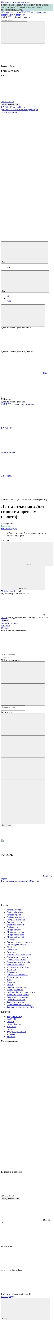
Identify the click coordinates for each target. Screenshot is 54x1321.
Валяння (11, 982)
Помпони (11, 952)
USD (9, 298)
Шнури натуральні (15, 932)
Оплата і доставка (15, 1024)
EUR (9, 296)
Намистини (12, 949)
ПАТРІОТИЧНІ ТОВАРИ (19, 1004)
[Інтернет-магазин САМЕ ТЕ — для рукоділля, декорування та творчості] (15, 852)
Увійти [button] (4, 617)
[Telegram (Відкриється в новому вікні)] (22, 197)
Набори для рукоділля (17, 987)
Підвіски (11, 947)
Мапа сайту (12, 1034)
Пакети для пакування (17, 997)
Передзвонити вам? (10, 104)
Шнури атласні (14, 930)
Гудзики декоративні (16, 959)
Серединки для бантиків (18, 962)
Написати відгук (9, 528)
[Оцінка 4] (23, 791)
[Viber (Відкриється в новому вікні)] (22, 219)
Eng (8, 267)
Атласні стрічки (14, 910)
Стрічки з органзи (15, 917)
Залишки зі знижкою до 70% (20, 1007)
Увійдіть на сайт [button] (8, 591)
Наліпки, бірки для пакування (21, 992)
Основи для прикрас (16, 944)
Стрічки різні (13, 927)
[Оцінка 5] (23, 813)
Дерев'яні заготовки (16, 999)
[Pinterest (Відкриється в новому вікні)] (22, 240)
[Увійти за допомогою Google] (23, 694)
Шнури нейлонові (15, 937)
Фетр (9, 979)
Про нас (15, 107)
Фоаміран (11, 969)
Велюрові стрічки (15, 912)
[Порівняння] (23, 315)
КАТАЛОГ (6, 107)
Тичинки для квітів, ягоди (19, 954)
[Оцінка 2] (23, 747)
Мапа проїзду (7, 1296)
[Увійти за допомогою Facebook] (23, 672)
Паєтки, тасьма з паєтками (19, 942)
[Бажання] (27, 339)
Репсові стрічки (14, 915)
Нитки (10, 984)
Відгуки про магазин (16, 1031)
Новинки (13, 112)
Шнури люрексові (15, 935)
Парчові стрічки (14, 922)
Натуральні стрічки (16, 920)
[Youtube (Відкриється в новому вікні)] (22, 176)
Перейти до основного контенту (16, 2)
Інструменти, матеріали (18, 967)
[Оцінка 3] (23, 769)
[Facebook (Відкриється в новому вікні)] (22, 155)
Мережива (11, 939)
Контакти (13, 109)
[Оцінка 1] (23, 725)
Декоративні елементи (17, 957)
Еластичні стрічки (15, 925)
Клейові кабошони (15, 964)
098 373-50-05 (7, 101)
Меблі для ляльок (15, 989)
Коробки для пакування (18, 994)
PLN (9, 301)
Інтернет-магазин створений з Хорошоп (20, 881)
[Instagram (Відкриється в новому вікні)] (22, 133)
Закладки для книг (15, 1002)
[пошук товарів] (23, 32)
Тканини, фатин (14, 977)
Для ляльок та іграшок (17, 974)
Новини (22, 109)
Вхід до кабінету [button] (14, 1016)
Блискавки (12, 972)
